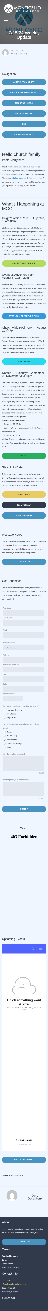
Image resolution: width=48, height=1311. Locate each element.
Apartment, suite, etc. (11, 665)
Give (23, 124)
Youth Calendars (24, 1160)
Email (5, 630)
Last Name (7, 618)
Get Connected (24, 114)
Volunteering (12, 736)
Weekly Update (17, 1176)
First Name (7, 608)
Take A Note (24, 562)
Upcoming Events (24, 135)
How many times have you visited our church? (21, 706)
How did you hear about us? (14, 754)
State (5, 684)
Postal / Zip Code (9, 694)
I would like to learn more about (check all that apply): (21, 726)
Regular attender (13, 718)
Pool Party (24, 361)
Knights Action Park (24, 263)
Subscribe (24, 494)
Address (6, 655)
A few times (11, 714)
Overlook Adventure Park (24, 316)
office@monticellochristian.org (14, 1284)
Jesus (9, 747)
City (4, 674)
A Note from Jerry (24, 82)
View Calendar (24, 515)
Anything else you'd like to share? (16, 780)
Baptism (10, 732)
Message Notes (24, 103)
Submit (24, 809)
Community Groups (14, 743)
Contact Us (24, 1242)
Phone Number (9, 643)
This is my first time (14, 710)
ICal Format (24, 505)
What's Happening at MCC (24, 93)
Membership (12, 740)
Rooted (24, 456)
